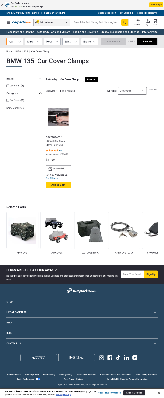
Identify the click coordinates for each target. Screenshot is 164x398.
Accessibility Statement (146, 374)
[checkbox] (7, 86)
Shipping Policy (13, 374)
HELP (9, 322)
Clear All (91, 79)
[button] (82, 5)
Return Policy (49, 374)
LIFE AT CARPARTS (16, 312)
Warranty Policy (32, 374)
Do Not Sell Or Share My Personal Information (127, 379)
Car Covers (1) (17, 100)
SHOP (9, 302)
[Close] (158, 392)
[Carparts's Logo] (22, 22)
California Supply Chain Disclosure (115, 374)
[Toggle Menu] (8, 22)
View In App (156, 5)
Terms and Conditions (86, 374)
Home (9, 51)
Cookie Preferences (25, 379)
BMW (18, 51)
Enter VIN (147, 41)
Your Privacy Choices (73, 379)
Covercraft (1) (17, 85)
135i (26, 51)
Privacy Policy (65, 374)
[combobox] (132, 90)
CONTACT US (13, 343)
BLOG (9, 333)
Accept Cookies (134, 393)
